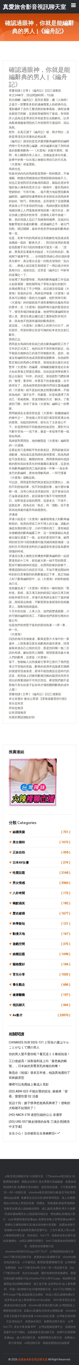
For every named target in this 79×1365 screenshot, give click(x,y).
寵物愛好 (41, 964)
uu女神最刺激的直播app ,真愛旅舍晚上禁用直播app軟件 (41, 1219)
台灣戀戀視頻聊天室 (61, 1251)
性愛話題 (41, 872)
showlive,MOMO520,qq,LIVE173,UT (26, 1251)
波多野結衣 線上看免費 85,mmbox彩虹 (27, 1299)
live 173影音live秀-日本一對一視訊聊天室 (43, 1267)
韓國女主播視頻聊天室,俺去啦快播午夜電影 (31, 1224)
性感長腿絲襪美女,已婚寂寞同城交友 (27, 1213)
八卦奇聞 (41, 893)
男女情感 (41, 883)
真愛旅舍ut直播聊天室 (47, 1256)
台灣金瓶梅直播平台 (51, 1326)
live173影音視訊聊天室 (18, 1256)
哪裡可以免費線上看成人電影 (29, 1084)
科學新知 (41, 923)
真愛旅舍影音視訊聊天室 (33, 1359)
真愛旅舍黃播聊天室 (42, 1246)
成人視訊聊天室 (26, 1337)
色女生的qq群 (30, 1273)
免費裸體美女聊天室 (50, 1337)
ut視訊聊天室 (32, 1342)
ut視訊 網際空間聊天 (31, 1240)
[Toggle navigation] (73, 5)
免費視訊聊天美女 (55, 1321)
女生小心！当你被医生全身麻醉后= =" (34, 1133)
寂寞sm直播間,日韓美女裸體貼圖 (44, 1310)
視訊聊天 (41, 1005)
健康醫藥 (41, 995)
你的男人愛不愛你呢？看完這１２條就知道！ (39, 1054)
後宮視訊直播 (49, 1187)
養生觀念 (41, 984)
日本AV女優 (41, 862)
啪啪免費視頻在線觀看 (56, 1342)
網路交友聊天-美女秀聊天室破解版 (42, 1181)
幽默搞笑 (41, 903)
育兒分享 (41, 974)
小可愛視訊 (29, 1262)
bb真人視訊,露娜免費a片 (60, 1294)
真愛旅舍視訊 (33, 1321)
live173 (45, 1235)
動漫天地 (41, 934)
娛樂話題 (41, 954)
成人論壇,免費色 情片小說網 (58, 1208)
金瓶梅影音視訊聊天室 (41, 1332)
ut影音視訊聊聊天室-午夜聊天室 (24, 1176)
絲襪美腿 (41, 832)
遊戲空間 (41, 944)
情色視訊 (33, 1235)
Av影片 (41, 1015)
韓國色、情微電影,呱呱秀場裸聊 (56, 1203)
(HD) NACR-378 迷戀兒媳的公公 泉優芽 (35, 1115)
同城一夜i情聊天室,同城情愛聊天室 (30, 1289)
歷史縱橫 (41, 913)
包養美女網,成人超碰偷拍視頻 (22, 1208)
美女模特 (41, 842)
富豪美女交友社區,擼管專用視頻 (40, 1197)
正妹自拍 (41, 852)
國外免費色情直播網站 (55, 1273)
